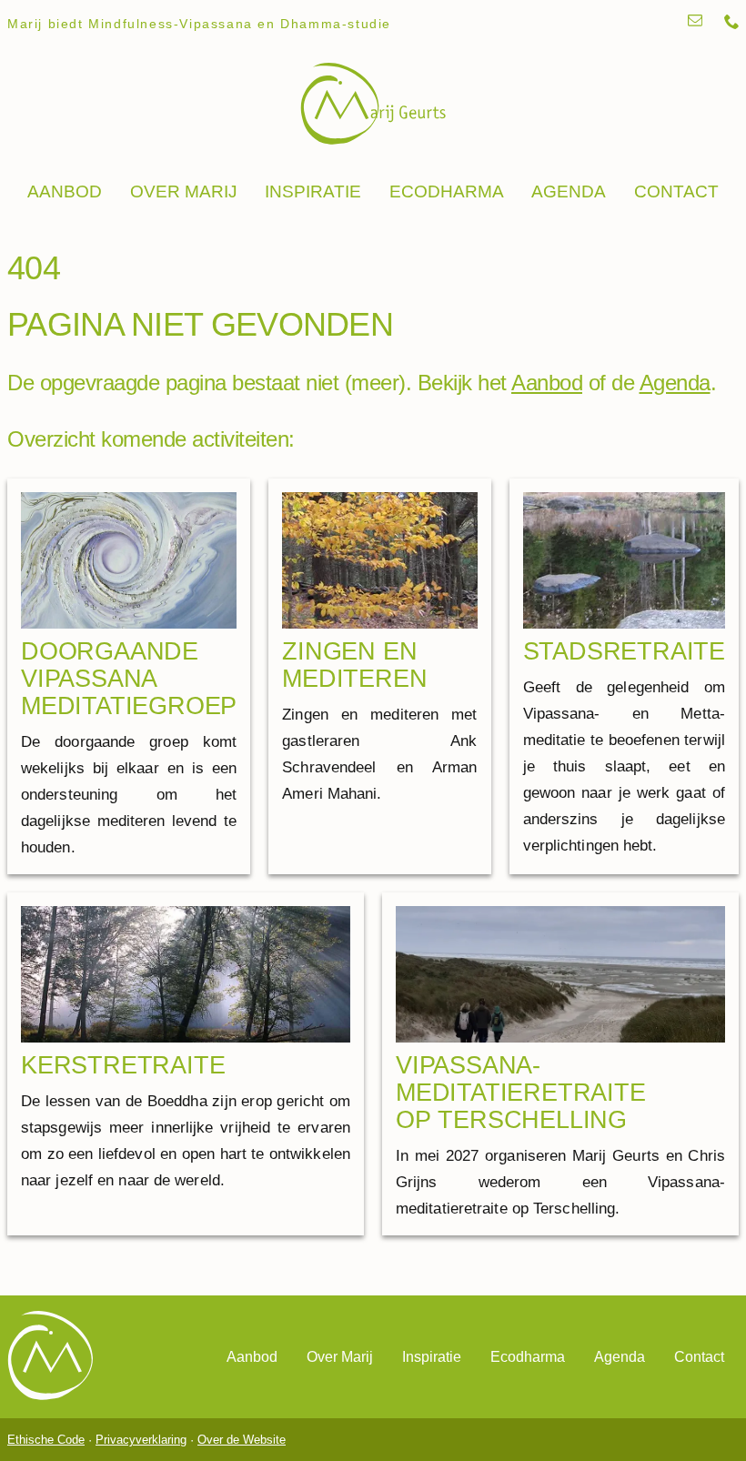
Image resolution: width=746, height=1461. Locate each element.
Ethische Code (46, 1439)
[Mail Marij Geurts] (695, 24)
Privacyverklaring (141, 1439)
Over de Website (241, 1439)
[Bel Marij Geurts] (731, 24)
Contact (676, 191)
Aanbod (64, 191)
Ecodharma (446, 191)
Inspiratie (313, 191)
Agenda (568, 191)
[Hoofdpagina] (373, 105)
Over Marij (183, 191)
